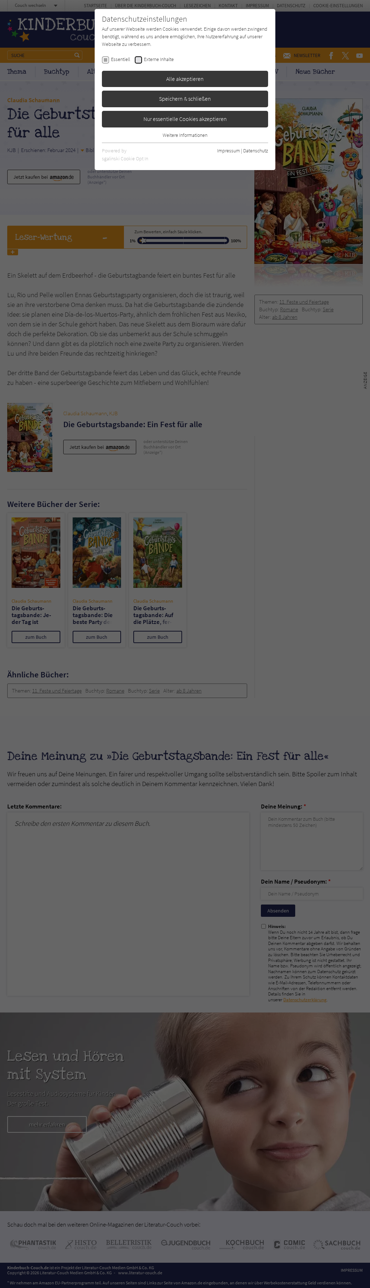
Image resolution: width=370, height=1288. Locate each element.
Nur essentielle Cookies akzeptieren (185, 118)
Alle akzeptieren (185, 78)
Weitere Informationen (185, 135)
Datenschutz (255, 150)
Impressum (228, 150)
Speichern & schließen (185, 98)
